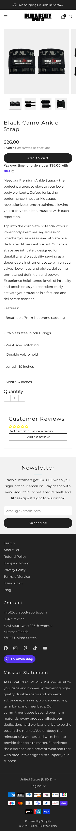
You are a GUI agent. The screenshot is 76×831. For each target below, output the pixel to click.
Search (9, 543)
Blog (7, 590)
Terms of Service (17, 576)
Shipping (10, 147)
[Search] (70, 17)
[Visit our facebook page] (6, 648)
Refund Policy (15, 556)
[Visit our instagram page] (15, 648)
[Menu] (6, 17)
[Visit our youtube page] (45, 648)
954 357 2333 (14, 619)
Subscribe (38, 523)
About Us (11, 550)
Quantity (13, 391)
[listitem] (38, 5)
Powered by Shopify (38, 821)
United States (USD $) (36, 779)
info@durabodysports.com (25, 612)
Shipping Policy (16, 563)
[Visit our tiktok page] (35, 648)
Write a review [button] (38, 437)
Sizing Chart (13, 583)
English (36, 786)
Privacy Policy (15, 570)
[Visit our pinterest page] (25, 648)
